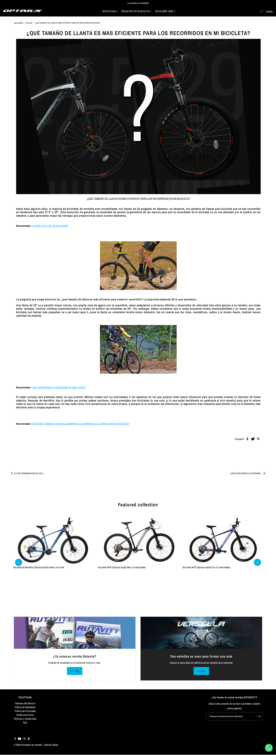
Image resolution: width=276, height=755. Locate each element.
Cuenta (269, 11)
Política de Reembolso (25, 707)
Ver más (74, 671)
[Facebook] (15, 738)
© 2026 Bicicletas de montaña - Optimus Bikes (36, 745)
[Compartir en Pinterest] (258, 438)
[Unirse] (258, 716)
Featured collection (138, 504)
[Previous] (18, 562)
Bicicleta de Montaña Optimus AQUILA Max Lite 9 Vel (38, 567)
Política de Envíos (25, 715)
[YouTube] (19, 738)
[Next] (257, 562)
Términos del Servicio (25, 703)
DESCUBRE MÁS (164, 11)
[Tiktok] (29, 738)
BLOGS (29, 23)
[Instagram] (24, 738)
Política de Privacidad (25, 711)
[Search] (261, 11)
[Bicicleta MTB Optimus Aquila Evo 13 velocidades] (223, 540)
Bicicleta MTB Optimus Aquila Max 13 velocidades (122, 567)
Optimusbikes (18, 23)
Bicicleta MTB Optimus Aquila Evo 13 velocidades (206, 567)
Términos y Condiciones (25, 718)
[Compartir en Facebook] (247, 438)
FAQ (25, 722)
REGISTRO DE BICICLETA (135, 11)
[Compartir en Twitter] (252, 438)
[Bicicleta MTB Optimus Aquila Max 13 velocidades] (138, 540)
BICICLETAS (109, 11)
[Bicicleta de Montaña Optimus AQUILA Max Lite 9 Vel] (53, 540)
